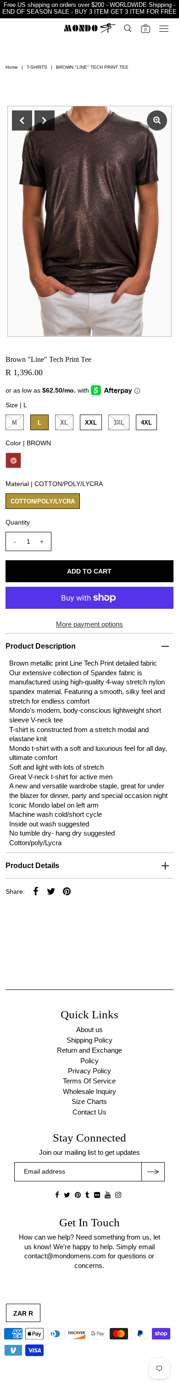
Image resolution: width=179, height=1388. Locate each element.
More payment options (89, 624)
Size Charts (89, 1101)
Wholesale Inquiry (89, 1091)
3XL (118, 422)
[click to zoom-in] (157, 120)
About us (89, 1029)
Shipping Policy (89, 1040)
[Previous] (22, 120)
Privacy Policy (89, 1071)
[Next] (44, 120)
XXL (91, 422)
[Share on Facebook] (36, 891)
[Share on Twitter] (51, 891)
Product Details (32, 865)
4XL (146, 422)
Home (12, 67)
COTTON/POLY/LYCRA (43, 501)
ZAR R (23, 1313)
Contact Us (89, 1112)
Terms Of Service (89, 1081)
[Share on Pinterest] (67, 891)
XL (64, 422)
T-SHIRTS (37, 67)
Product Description (41, 646)
